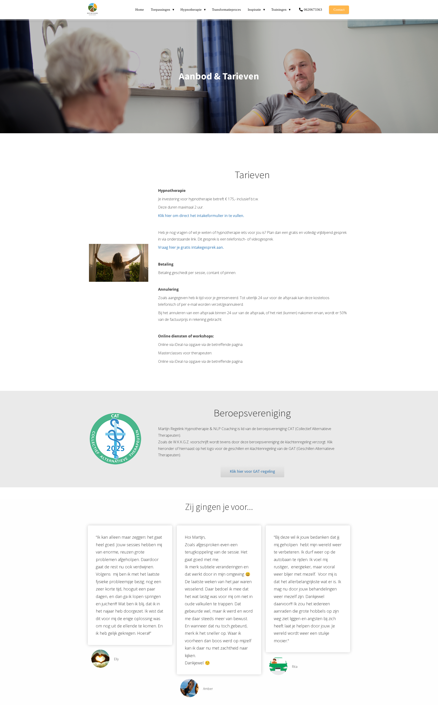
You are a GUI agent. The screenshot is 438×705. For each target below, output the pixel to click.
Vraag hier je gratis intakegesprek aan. (191, 247)
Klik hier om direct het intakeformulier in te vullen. (201, 215)
